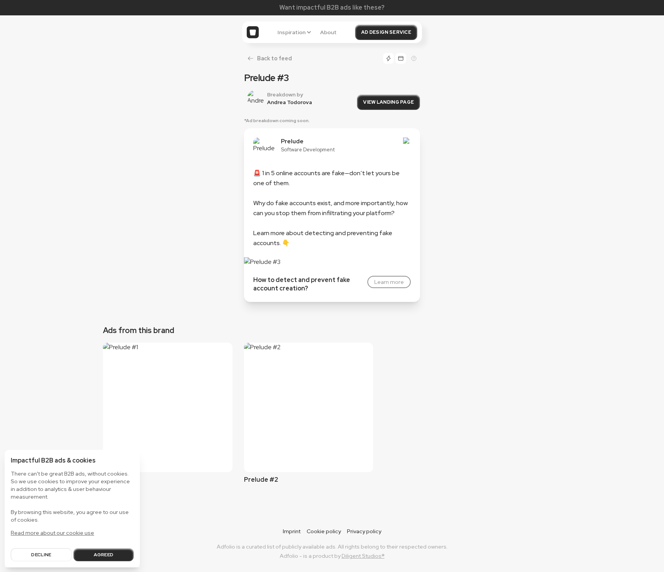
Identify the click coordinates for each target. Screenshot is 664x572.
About (328, 32)
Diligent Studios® (363, 555)
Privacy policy (364, 531)
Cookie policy (324, 531)
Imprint (291, 531)
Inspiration (291, 32)
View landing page (388, 102)
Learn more (389, 282)
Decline (41, 555)
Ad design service (386, 32)
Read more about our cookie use (52, 532)
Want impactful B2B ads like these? (332, 7)
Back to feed (274, 58)
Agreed (104, 555)
